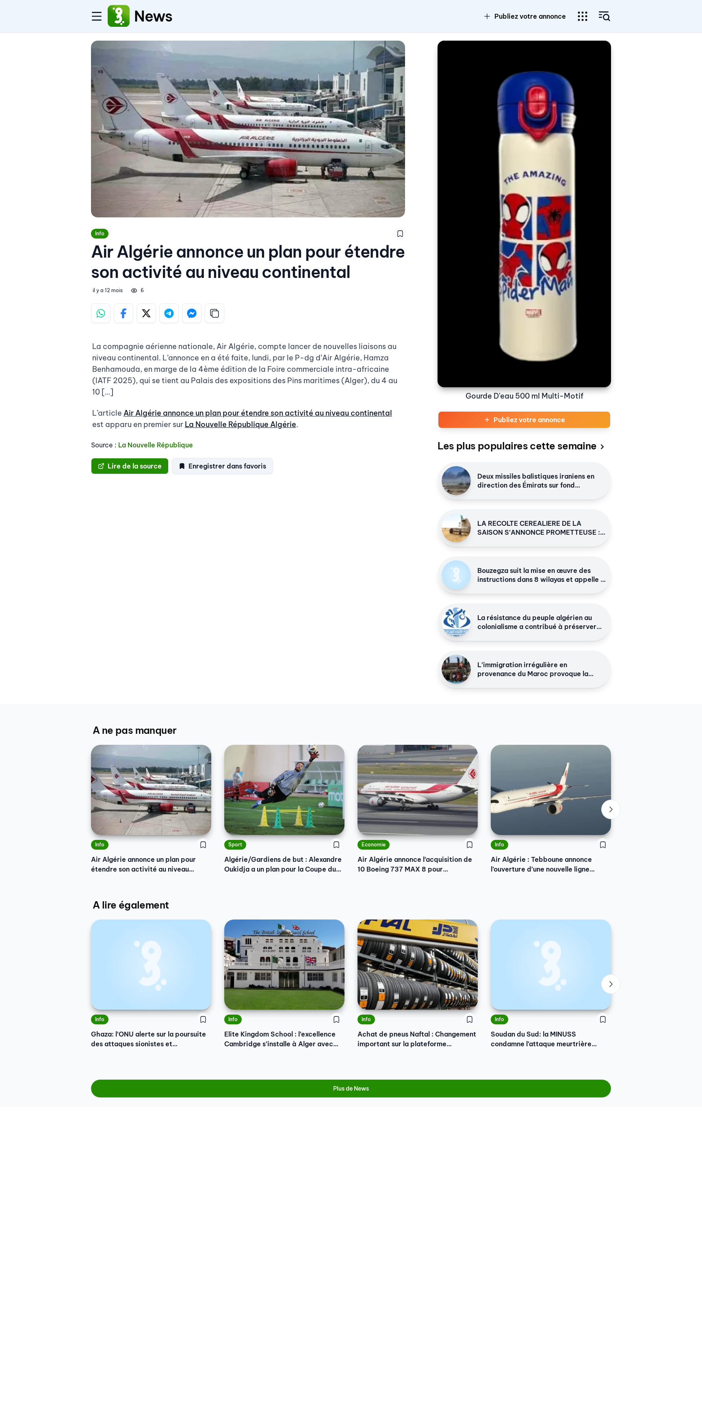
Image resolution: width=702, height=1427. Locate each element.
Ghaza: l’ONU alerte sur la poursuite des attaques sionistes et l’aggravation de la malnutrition (148, 1039)
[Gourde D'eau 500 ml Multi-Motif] (524, 214)
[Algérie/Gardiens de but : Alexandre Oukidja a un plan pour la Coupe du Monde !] (284, 790)
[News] (118, 16)
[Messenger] (192, 313)
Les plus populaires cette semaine (517, 446)
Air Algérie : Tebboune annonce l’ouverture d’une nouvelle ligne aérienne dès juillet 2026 (541, 864)
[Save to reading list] (400, 233)
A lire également (131, 905)
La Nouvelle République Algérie (240, 424)
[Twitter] (146, 313)
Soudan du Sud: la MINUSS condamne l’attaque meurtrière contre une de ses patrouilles (541, 1039)
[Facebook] (123, 313)
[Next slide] (611, 809)
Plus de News (351, 1088)
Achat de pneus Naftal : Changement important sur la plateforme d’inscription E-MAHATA (417, 1039)
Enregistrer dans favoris (227, 466)
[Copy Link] (214, 313)
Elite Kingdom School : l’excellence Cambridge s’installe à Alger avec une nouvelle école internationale (280, 1039)
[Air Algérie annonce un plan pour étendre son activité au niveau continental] (151, 790)
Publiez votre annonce (530, 16)
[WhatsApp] (100, 313)
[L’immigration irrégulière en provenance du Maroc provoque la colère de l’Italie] (456, 669)
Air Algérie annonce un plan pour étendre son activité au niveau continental (258, 413)
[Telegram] (169, 313)
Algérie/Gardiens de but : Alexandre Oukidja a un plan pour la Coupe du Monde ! (283, 864)
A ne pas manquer (134, 730)
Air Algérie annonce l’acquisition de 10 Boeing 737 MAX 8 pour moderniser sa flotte (415, 864)
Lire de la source (135, 466)
